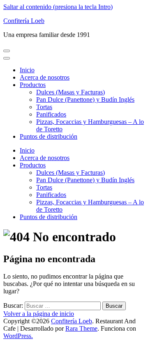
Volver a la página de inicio (38, 313)
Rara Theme (81, 328)
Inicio (27, 69)
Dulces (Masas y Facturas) (70, 92)
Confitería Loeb (23, 20)
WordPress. (18, 335)
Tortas (44, 106)
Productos (33, 84)
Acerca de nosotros (44, 77)
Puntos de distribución (48, 136)
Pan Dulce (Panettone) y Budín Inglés (85, 99)
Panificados (51, 114)
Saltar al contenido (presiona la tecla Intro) (58, 6)
